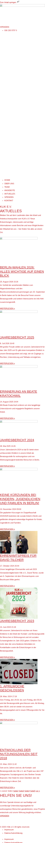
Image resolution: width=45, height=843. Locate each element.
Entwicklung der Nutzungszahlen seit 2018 (19, 754)
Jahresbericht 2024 (17, 440)
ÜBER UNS (9, 184)
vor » (38, 791)
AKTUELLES (9, 194)
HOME (7, 180)
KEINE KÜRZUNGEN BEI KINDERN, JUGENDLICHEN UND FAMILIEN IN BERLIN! (20, 499)
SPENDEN (9, 197)
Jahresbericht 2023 (17, 621)
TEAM (7, 187)
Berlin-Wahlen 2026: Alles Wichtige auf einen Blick (22, 271)
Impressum (9, 830)
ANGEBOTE (9, 190)
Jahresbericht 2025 (17, 337)
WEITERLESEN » (7, 309)
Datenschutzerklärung (13, 833)
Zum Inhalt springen (8, 2)
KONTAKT (8, 201)
